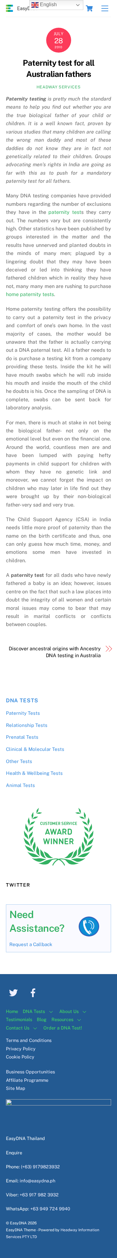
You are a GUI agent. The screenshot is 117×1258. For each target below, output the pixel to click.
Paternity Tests (23, 713)
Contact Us (17, 1027)
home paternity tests (30, 294)
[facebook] (34, 992)
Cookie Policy (20, 1056)
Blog (41, 1019)
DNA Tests (22, 700)
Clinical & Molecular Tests (35, 749)
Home (12, 1011)
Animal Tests (20, 785)
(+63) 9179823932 (40, 1166)
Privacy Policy (21, 1048)
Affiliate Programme (27, 1080)
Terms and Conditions (28, 1040)
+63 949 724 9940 (50, 1208)
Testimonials (19, 1019)
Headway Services (58, 87)
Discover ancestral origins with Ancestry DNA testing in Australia (55, 652)
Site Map (15, 1088)
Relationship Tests (26, 725)
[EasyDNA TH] (21, 9)
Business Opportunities (30, 1071)
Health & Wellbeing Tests (34, 773)
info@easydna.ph (37, 1180)
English (48, 4)
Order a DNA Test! (62, 1027)
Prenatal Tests (22, 737)
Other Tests (19, 761)
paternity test (63, 212)
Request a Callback (30, 944)
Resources (62, 1019)
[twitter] (14, 992)
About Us (69, 1011)
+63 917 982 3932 (39, 1194)
